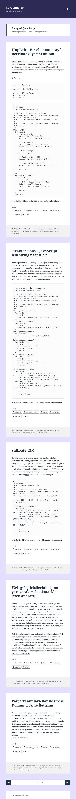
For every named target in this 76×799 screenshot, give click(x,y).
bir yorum (16, 233)
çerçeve (19, 768)
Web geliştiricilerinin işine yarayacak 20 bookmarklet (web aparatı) (35, 591)
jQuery (21, 231)
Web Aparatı (45, 683)
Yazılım (57, 766)
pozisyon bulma (45, 231)
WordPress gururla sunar (20, 795)
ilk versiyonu (25, 458)
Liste (34, 683)
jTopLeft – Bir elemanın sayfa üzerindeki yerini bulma (37, 51)
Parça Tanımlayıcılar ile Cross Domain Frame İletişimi (38, 703)
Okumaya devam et (21, 653)
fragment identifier (44, 768)
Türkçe (58, 713)
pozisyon (36, 231)
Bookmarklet (32, 645)
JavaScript (39, 229)
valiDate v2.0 (53, 276)
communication (28, 768)
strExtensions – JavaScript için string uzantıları (34, 252)
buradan (45, 201)
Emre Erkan (29, 229)
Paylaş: (14, 409)
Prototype (29, 433)
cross (35, 768)
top (55, 231)
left (25, 231)
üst (58, 231)
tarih (28, 570)
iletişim (59, 768)
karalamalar (15, 8)
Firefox (45, 603)
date (60, 568)
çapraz (14, 768)
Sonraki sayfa (67, 782)
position (29, 231)
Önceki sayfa (8, 782)
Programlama (47, 229)
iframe (53, 768)
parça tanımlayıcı (24, 770)
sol (52, 231)
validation (40, 570)
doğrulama (15, 570)
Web (54, 229)
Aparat (14, 683)
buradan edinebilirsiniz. (52, 403)
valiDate (33, 570)
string (35, 433)
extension (15, 433)
